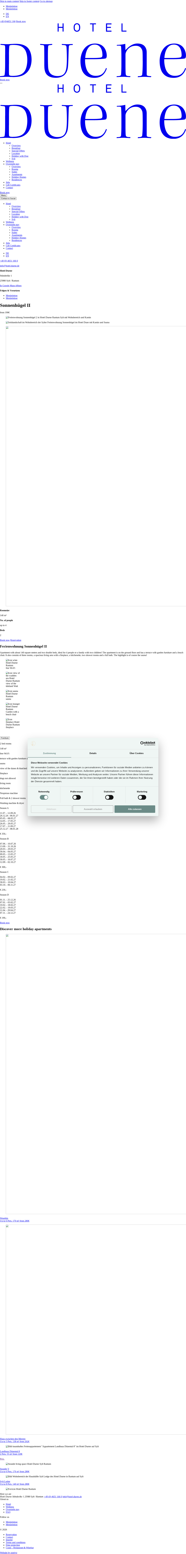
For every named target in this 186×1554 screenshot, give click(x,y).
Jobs (8, 182)
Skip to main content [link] (9, 1)
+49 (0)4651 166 (8, 21)
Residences (17, 179)
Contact (9, 187)
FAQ (8, 1512)
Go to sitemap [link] (46, 1)
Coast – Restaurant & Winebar (20, 1547)
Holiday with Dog (20, 156)
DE (7, 14)
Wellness (10, 161)
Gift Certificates (13, 185)
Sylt (13, 158)
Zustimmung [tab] (49, 753)
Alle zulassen (135, 809)
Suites (14, 172)
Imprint (9, 1540)
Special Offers (18, 151)
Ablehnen (51, 809)
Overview (16, 145)
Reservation (15, 640)
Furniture (5, 738)
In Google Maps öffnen (11, 285)
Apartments (17, 174)
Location (16, 153)
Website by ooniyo (8, 1552)
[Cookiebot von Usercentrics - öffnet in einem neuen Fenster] (142, 743)
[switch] (77, 797)
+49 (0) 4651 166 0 (9, 261)
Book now (21, 21)
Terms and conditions (15, 1542)
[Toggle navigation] (1, 83)
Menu (3, 195)
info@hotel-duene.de (9, 266)
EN (7, 16)
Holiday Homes (19, 177)
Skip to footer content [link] (29, 1)
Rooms (15, 169)
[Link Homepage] (93, 77)
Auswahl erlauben (93, 809)
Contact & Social (8, 198)
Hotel (8, 143)
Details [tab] (93, 753)
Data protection (13, 1545)
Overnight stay (12, 164)
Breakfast (16, 148)
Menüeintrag (11, 6)
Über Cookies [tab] (137, 753)
